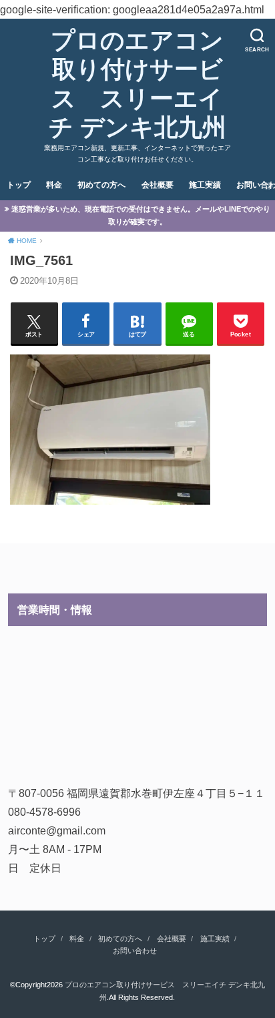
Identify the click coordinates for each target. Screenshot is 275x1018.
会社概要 (158, 185)
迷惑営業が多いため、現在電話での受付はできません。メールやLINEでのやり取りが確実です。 (140, 215)
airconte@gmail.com (56, 830)
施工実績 (205, 185)
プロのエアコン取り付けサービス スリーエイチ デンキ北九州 (137, 84)
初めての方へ (101, 185)
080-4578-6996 (44, 812)
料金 (54, 185)
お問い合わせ (135, 951)
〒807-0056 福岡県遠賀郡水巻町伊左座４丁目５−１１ (136, 793)
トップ (19, 185)
